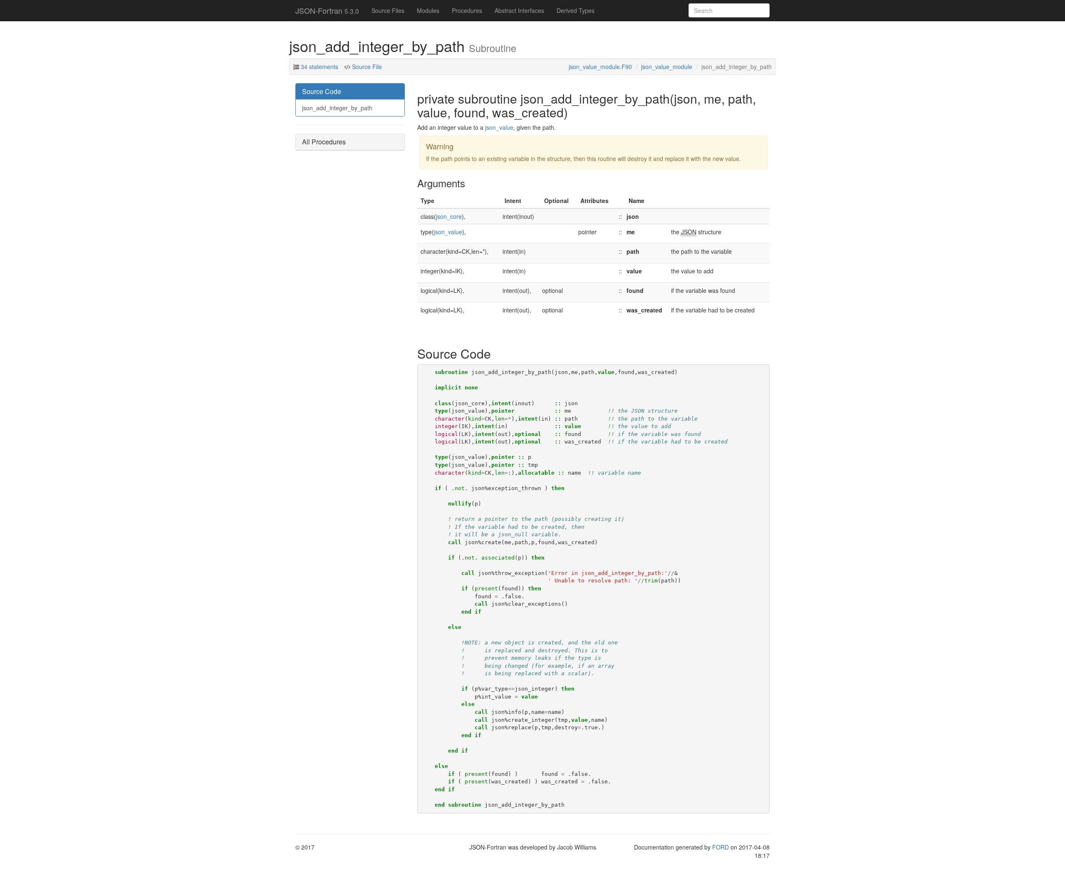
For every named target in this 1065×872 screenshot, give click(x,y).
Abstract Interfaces (519, 10)
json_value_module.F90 (600, 66)
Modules (428, 10)
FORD (720, 847)
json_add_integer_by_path (337, 108)
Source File (366, 66)
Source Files (388, 10)
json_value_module (666, 66)
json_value (499, 127)
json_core (449, 216)
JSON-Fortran (327, 10)
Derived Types (575, 10)
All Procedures (324, 141)
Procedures (467, 10)
